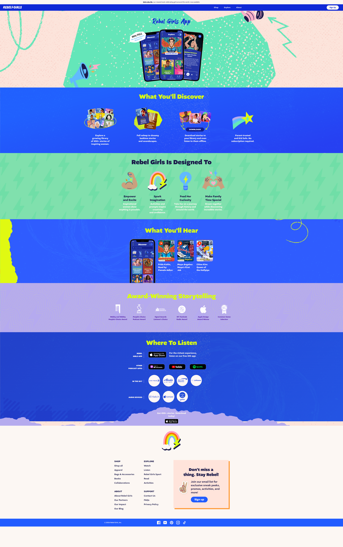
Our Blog (118, 508)
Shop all (118, 465)
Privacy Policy (151, 504)
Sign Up (333, 7)
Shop (216, 7)
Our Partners (121, 500)
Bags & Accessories (124, 474)
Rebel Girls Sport (152, 474)
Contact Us (149, 495)
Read (146, 478)
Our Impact (120, 504)
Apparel (118, 470)
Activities (148, 482)
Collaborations (122, 482)
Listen (147, 470)
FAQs (146, 500)
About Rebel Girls (123, 495)
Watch (147, 465)
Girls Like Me (147, 2)
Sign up (199, 499)
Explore (227, 7)
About (239, 7)
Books (117, 478)
